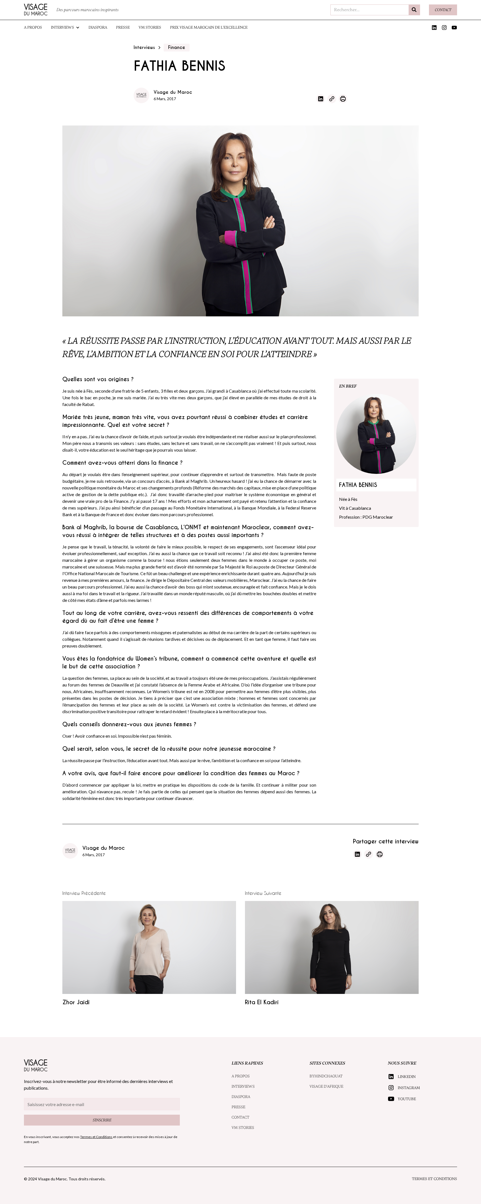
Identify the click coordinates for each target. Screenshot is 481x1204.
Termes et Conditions (434, 1178)
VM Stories (150, 27)
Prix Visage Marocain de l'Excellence (208, 27)
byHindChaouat (326, 1076)
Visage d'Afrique (326, 1086)
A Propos (33, 27)
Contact (443, 10)
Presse (123, 27)
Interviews (243, 1086)
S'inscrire (102, 1120)
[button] (65, 27)
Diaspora (98, 27)
